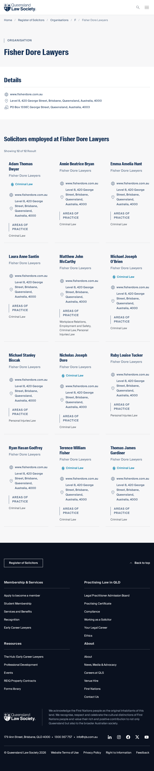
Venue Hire (91, 681)
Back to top (142, 563)
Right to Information (118, 752)
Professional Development (21, 664)
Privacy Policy (92, 752)
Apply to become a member (22, 595)
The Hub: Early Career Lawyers (23, 656)
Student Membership (17, 603)
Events (8, 673)
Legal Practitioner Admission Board (107, 595)
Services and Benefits (18, 611)
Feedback (142, 752)
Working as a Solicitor (97, 619)
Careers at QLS (94, 673)
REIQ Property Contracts (20, 681)
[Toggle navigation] (147, 7)
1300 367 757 (63, 737)
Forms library (12, 689)
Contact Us (91, 697)
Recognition (11, 619)
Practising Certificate (97, 603)
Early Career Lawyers (17, 627)
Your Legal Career (95, 627)
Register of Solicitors (31, 20)
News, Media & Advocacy (100, 664)
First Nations (92, 689)
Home (8, 20)
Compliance (92, 611)
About (88, 656)
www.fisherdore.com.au (26, 94)
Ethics (88, 635)
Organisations (59, 20)
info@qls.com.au (87, 737)
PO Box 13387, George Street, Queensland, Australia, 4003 (50, 107)
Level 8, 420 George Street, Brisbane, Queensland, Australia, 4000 (56, 100)
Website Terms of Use (65, 752)
